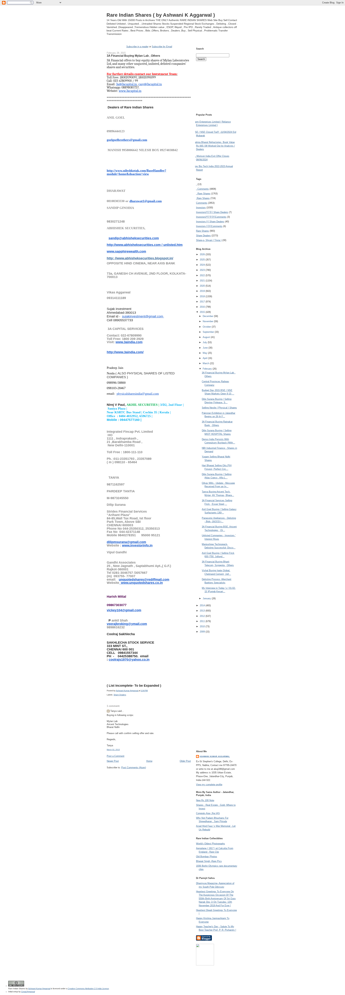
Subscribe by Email (162, 46)
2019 (203, 291)
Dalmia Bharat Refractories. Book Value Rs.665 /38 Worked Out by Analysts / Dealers (214, 146)
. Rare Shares (203, 193)
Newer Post (113, 761)
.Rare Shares (203, 198)
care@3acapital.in (150, 84)
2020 (203, 285)
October (207, 326)
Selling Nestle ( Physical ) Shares (219, 407)
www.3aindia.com (129, 342)
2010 (203, 626)
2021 (203, 280)
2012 (203, 616)
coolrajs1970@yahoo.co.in (129, 659)
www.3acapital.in (130, 91)
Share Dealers (120, 695)
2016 (203, 306)
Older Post (185, 761)
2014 (203, 605)
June (205, 347)
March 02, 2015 (113, 750)
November (208, 321)
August (207, 337)
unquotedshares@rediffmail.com (144, 579)
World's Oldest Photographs (210, 843)
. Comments (202, 189)
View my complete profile (209, 784)
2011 (203, 621)
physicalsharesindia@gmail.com (138, 393)
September (209, 332)
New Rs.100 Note (205, 800)
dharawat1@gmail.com (145, 201)
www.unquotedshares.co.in (141, 583)
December (208, 316)
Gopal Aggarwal (28, 992)
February (208, 368)
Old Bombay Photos (206, 856)
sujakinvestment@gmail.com (143, 316)
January (207, 598)
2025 (203, 259)
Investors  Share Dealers (212, 212)
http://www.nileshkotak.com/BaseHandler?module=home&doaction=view (136, 172)
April (205, 358)
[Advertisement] (149, 775)
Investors (201, 207)
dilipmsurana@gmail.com (126, 542)
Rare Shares (202, 231)
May (205, 353)
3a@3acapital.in (126, 84)
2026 (203, 254)
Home (149, 761)
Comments (201, 203)
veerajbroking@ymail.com (127, 624)
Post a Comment (115, 756)
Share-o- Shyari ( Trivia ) (209, 240)
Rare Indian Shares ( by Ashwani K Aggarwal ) (161, 15)
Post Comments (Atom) (133, 767)
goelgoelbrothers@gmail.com (127, 140)
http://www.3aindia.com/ (125, 352)
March (206, 363)
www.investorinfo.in (137, 545)
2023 (203, 270)
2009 (203, 631)
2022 (203, 275)
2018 (203, 296)
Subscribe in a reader (137, 46)
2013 (203, 610)
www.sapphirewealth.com (126, 251)
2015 (203, 312)
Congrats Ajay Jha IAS (208, 813)
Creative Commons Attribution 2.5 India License (88, 988)
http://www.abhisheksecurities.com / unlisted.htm (145, 245)
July (205, 342)
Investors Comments (211, 217)
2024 (203, 264)
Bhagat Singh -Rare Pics (209, 861)
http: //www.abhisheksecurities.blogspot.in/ (140, 258)
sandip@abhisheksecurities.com (134, 238)
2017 (203, 301)
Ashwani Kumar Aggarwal (215, 756)
